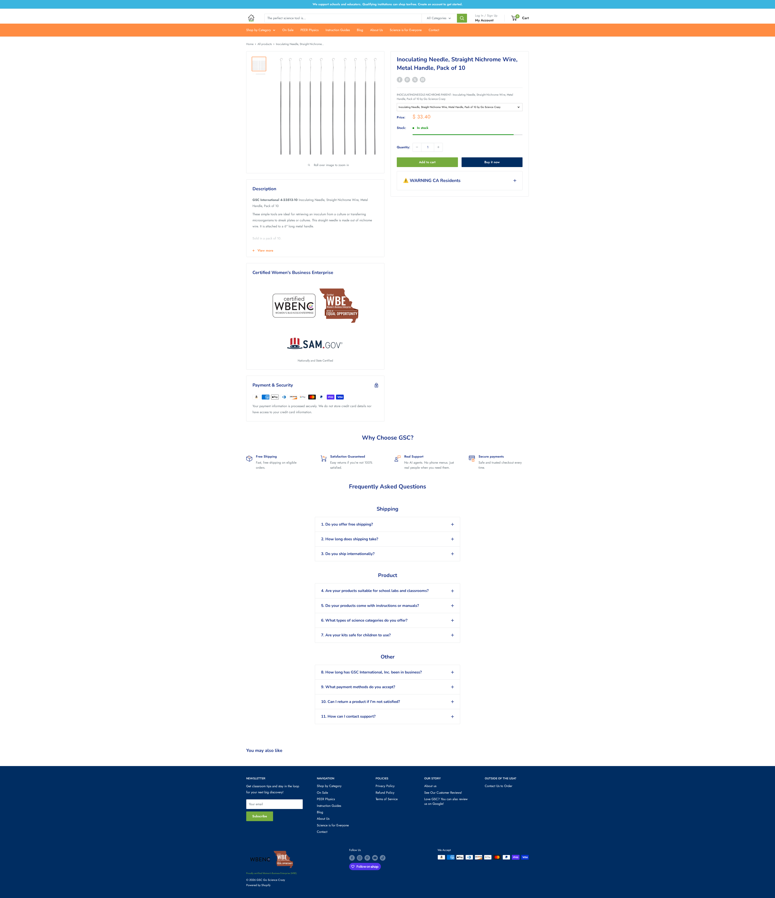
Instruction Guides (338, 30)
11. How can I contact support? (348, 716)
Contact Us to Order (498, 786)
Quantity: (403, 147)
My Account (484, 20)
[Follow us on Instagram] (359, 858)
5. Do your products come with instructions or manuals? (370, 605)
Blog (360, 30)
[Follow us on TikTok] (382, 858)
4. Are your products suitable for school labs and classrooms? (375, 590)
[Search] (462, 18)
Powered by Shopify (258, 885)
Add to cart (427, 162)
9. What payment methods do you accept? (358, 687)
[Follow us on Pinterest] (367, 858)
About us (430, 786)
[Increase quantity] (438, 147)
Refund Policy (385, 792)
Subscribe (259, 816)
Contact (434, 30)
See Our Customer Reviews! (443, 792)
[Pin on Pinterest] (407, 79)
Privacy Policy (385, 786)
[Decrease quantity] (417, 147)
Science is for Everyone (406, 30)
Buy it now (492, 162)
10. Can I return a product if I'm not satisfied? (360, 701)
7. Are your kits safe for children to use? (356, 635)
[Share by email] (422, 79)
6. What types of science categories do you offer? (364, 620)
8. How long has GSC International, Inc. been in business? (371, 672)
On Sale (287, 30)
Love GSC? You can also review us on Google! (446, 801)
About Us (376, 30)
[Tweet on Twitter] (415, 79)
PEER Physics (309, 30)
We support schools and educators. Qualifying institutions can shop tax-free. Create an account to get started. (388, 4)
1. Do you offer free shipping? (347, 524)
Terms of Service (387, 799)
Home (249, 44)
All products (265, 44)
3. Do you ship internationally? (348, 553)
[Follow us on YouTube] (375, 858)
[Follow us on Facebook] (352, 858)
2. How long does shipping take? (349, 539)
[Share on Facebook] (399, 79)
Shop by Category (258, 30)
